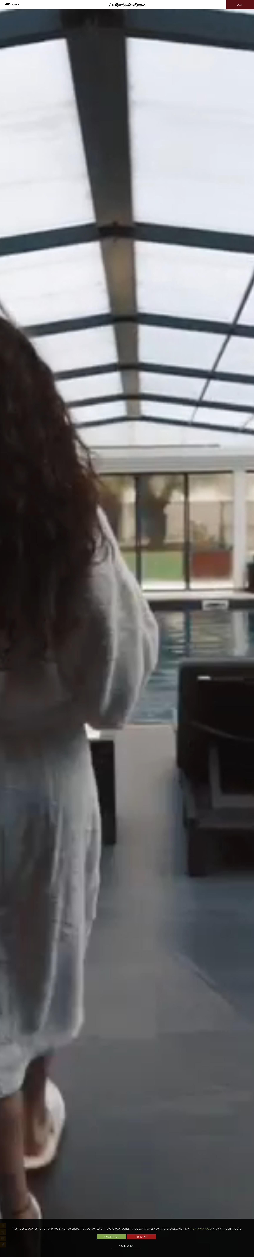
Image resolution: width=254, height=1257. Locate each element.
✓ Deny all (141, 1236)
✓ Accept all (111, 1236)
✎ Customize (126, 1245)
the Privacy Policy (200, 1228)
